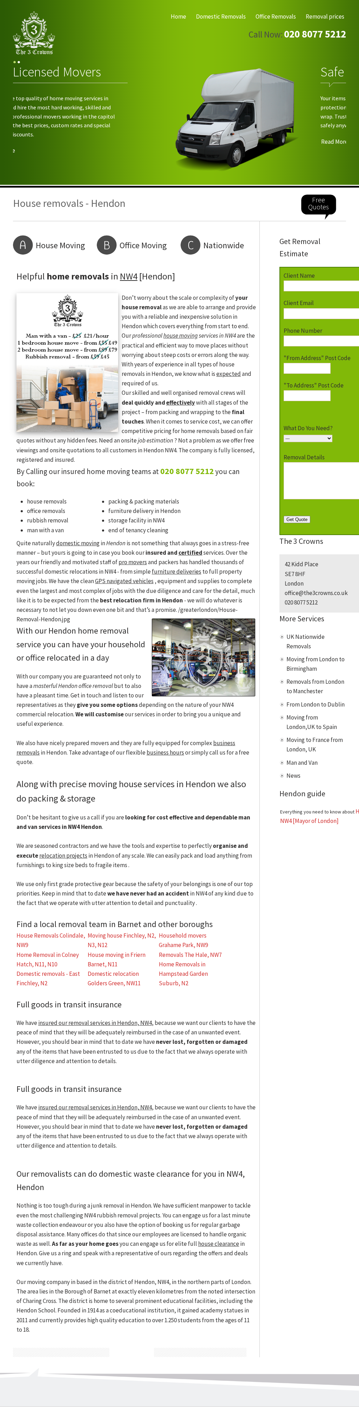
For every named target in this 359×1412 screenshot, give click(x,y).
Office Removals (276, 16)
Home (178, 16)
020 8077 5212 (315, 34)
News (293, 775)
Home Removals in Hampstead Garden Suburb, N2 (183, 973)
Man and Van (302, 762)
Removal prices (325, 16)
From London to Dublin (315, 704)
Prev (24, 121)
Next (334, 121)
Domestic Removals (221, 16)
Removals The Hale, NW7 (190, 955)
